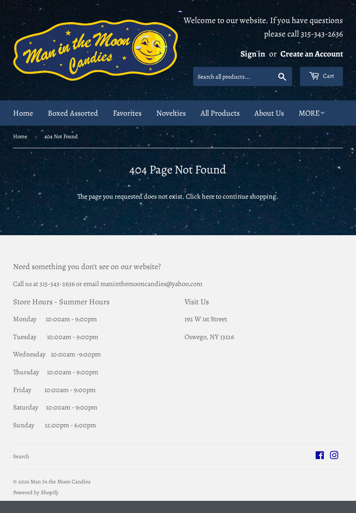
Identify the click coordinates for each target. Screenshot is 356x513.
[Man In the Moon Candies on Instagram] (334, 456)
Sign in (253, 54)
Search (21, 456)
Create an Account (311, 54)
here (208, 196)
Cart (328, 76)
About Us (269, 113)
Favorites (127, 113)
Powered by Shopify (36, 492)
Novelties (171, 113)
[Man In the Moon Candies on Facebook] (319, 456)
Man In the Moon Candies (60, 481)
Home (23, 113)
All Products (220, 113)
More (309, 113)
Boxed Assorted (73, 113)
